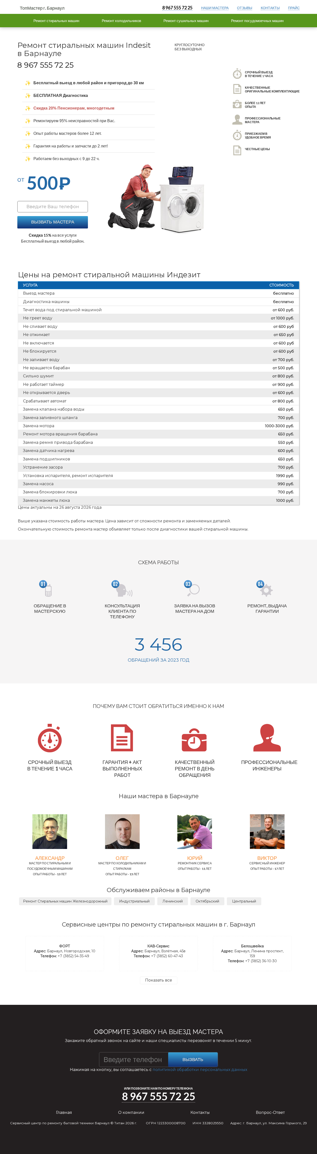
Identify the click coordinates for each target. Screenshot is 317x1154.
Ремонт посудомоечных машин (257, 20)
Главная (64, 1112)
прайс (294, 8)
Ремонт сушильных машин (186, 20)
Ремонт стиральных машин (56, 20)
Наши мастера (215, 8)
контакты (270, 8)
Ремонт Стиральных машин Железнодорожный (65, 901)
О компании (131, 1112)
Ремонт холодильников (121, 20)
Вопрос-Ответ (270, 1112)
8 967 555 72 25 (177, 7)
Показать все (158, 980)
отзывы (244, 8)
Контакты (200, 1112)
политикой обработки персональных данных (200, 1069)
